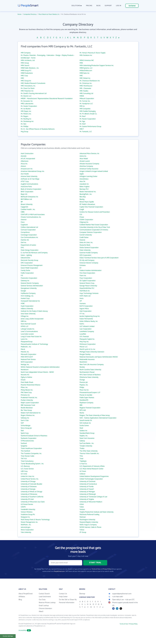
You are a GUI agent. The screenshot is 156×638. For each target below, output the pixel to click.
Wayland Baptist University (89, 522)
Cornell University (86, 234)
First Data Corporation (87, 273)
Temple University (86, 445)
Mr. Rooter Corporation (88, 118)
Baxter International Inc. (88, 191)
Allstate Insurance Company (89, 163)
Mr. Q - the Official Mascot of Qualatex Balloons (38, 129)
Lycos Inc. (24, 339)
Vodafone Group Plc (28, 514)
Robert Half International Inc (31, 412)
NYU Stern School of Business (90, 374)
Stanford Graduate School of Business (34, 435)
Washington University (87, 519)
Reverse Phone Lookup (47, 602)
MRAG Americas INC (87, 60)
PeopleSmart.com (59, 571)
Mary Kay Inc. (84, 341)
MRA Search (25, 65)
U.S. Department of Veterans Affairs (92, 466)
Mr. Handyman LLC (86, 103)
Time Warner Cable (27, 456)
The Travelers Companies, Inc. (31, 453)
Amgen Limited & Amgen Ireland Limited (94, 171)
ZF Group (83, 532)
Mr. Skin (23, 124)
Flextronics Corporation (29, 278)
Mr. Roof (83, 116)
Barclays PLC (84, 189)
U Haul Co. (83, 463)
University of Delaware (29, 486)
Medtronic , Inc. (26, 346)
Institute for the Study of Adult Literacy (34, 311)
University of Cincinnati (87, 481)
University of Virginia (87, 499)
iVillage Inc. (25, 316)
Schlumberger (25, 425)
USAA (82, 504)
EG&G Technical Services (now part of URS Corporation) (99, 257)
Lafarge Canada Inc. (27, 329)
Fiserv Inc (83, 275)
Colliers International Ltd (29, 227)
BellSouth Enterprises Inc (29, 196)
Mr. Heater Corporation (29, 106)
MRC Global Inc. (85, 78)
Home (19, 14)
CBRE (23, 212)
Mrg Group (24, 131)
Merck (23, 349)
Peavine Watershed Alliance (30, 384)
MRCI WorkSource (86, 85)
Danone (82, 240)
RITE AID (83, 410)
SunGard (24, 443)
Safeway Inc (25, 418)
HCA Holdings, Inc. (27, 295)
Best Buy (83, 196)
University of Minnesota (29, 494)
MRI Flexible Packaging (88, 111)
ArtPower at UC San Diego (30, 179)
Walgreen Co (25, 517)
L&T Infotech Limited (87, 326)
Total (81, 458)
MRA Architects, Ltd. (28, 60)
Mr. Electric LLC (26, 96)
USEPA (23, 506)
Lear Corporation (85, 329)
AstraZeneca (84, 179)
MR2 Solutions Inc (86, 55)
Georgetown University (29, 288)
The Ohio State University (89, 451)
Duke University (85, 250)
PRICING (89, 5)
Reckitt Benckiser (27, 407)
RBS (81, 405)
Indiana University (27, 308)
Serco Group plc (26, 428)
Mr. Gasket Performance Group (90, 126)
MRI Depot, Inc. (26, 111)
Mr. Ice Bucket (26, 108)
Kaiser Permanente (86, 318)
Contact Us (63, 593)
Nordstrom (24, 369)
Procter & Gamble (86, 395)
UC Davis (83, 471)
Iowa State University (28, 313)
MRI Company (25, 52)
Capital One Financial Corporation (91, 206)
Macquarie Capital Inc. (87, 339)
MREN (82, 96)
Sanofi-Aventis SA (86, 420)
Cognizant (24, 224)
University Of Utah (27, 499)
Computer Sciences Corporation (91, 232)
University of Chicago (28, 481)
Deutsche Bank (85, 245)
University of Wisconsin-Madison (91, 501)
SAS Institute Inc (85, 423)
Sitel (22, 430)
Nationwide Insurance (87, 359)
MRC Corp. (24, 75)
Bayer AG (24, 194)
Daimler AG (25, 240)
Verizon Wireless (26, 512)
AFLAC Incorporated (28, 158)
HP (81, 301)
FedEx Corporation (27, 273)
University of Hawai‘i (87, 489)
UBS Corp (24, 471)
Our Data (42, 599)
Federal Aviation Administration (90, 270)
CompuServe (25, 232)
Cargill (82, 209)
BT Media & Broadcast (87, 204)
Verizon (82, 509)
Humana (83, 303)
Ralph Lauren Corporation (30, 402)
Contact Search (44, 593)
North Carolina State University (90, 369)
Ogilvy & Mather (26, 377)
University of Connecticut (88, 484)
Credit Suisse (84, 237)
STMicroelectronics (27, 440)
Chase (82, 217)
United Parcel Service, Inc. (30, 479)
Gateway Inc (25, 280)
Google (23, 290)
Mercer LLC (83, 346)
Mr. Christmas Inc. (86, 83)
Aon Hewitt (25, 173)
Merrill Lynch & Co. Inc (87, 349)
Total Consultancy (27, 461)
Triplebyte (83, 461)
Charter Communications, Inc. (31, 217)
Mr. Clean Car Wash (27, 88)
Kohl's (82, 323)
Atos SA (82, 181)
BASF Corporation (27, 191)
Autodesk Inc (84, 184)
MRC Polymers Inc (27, 91)
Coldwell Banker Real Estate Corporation (94, 224)
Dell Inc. (23, 242)
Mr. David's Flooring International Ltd (33, 93)
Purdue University (27, 400)
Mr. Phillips (24, 126)
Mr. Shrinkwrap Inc (27, 121)
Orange (82, 379)
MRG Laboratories (27, 103)
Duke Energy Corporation (29, 250)
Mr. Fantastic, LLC (86, 131)
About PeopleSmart (26, 593)
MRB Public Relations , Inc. (30, 68)
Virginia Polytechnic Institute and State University (96, 512)
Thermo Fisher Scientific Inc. (89, 453)
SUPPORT (108, 5)
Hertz (81, 298)
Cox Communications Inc (29, 237)
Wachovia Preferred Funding (89, 514)
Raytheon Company (86, 402)
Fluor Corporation (86, 278)
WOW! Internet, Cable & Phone (90, 527)
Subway (82, 440)
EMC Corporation (27, 262)
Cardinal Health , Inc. (28, 209)
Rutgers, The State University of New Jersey (95, 415)
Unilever (82, 473)
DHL (22, 247)
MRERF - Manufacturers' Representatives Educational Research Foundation (46, 98)
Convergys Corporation (29, 234)
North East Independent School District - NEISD (37, 372)
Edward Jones (25, 257)
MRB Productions (27, 73)
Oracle (23, 379)
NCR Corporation (27, 362)
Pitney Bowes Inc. (27, 390)
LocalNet (83, 334)
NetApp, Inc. (25, 364)
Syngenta (24, 445)
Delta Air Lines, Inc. (86, 242)
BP (22, 201)
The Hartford (25, 451)
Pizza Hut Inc (84, 390)
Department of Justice (28, 245)
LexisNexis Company (87, 331)
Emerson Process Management (31, 265)
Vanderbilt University (28, 509)
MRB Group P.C (26, 70)
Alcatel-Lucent (85, 161)
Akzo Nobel (84, 158)
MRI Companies (85, 108)
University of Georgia (28, 489)
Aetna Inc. (83, 156)
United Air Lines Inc (27, 476)
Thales (82, 448)
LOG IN (118, 5)
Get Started (132, 6)
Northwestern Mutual (87, 372)
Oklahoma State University (89, 377)
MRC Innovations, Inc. (28, 85)
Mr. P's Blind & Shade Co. (88, 113)
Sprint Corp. (25, 433)
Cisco (23, 222)
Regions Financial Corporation (90, 407)
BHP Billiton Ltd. (26, 199)
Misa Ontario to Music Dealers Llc (48, 14)
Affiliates (22, 596)
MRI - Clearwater (85, 88)
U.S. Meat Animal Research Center (91, 468)
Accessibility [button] (22, 630)
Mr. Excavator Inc (27, 101)
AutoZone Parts (26, 186)
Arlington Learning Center (88, 176)
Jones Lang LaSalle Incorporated (32, 318)
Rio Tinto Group (26, 410)
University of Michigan (87, 491)
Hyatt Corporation (27, 306)
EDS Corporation (85, 255)
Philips (82, 387)
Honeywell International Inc (30, 301)
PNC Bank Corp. (26, 392)
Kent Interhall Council (28, 323)
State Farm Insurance (87, 438)
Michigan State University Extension (92, 351)
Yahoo (82, 529)
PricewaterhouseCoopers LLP (90, 392)
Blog (20, 599)
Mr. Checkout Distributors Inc (90, 80)
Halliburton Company (28, 293)
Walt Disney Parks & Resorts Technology (35, 519)
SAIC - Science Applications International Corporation (98, 418)
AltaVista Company (86, 166)
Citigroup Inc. (84, 222)
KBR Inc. (24, 321)
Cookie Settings (8, 636)
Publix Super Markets (87, 397)
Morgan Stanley (85, 354)
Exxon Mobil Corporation (29, 268)
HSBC (23, 303)
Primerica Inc (25, 395)
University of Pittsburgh (88, 494)
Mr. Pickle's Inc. (26, 113)
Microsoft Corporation (28, 354)
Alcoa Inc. (24, 163)
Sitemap (82, 593)
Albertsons (24, 161)
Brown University (26, 204)
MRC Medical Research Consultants (33, 83)
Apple (82, 173)
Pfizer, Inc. (24, 387)
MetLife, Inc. (25, 351)
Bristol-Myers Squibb (87, 201)
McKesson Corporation (88, 344)
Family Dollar (25, 270)
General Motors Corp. (87, 283)
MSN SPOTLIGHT (27, 356)
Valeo (82, 506)
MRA (81, 63)
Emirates (83, 265)
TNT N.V (24, 458)
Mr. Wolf (83, 124)
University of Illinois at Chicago (31, 491)
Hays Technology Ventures (89, 293)
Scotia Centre (84, 425)
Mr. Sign (82, 121)
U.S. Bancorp (25, 466)
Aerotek (23, 156)
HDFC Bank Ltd (85, 295)
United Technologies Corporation (91, 479)
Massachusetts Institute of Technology (34, 344)
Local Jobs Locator (27, 334)
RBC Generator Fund (28, 405)
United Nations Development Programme (94, 476)
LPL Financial (84, 336)
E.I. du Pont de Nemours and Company (34, 252)
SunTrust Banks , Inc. (87, 443)
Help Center (63, 596)
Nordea (82, 367)
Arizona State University (29, 176)
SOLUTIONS (76, 5)
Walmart (83, 517)
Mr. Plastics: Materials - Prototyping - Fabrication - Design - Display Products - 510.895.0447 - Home (47, 56)
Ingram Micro (84, 308)
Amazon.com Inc (26, 168)
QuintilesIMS (84, 400)
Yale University (26, 532)
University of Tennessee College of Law (93, 496)
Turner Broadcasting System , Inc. (32, 463)
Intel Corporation (85, 311)
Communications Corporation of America (94, 229)
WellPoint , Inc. (26, 524)
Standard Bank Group (87, 433)
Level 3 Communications (29, 331)
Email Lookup (44, 605)
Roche (82, 412)
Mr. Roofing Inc (26, 118)
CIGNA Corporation (86, 219)
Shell (81, 428)
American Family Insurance (89, 168)
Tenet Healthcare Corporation (31, 448)
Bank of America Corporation (31, 189)
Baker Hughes (84, 186)
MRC (81, 75)
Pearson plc (84, 382)
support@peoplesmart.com (121, 593)
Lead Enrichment (45, 596)
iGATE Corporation (86, 306)
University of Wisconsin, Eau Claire (33, 501)
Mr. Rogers (24, 116)
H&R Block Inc (85, 290)
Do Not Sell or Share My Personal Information (68, 601)
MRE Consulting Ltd (86, 93)
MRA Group (25, 63)
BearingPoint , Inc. (86, 194)
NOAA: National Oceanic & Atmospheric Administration (40, 367)
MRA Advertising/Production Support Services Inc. (97, 65)
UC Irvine (24, 473)
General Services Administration (32, 285)
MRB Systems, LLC (86, 68)
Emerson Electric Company (89, 262)
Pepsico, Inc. (84, 384)
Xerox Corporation (27, 529)
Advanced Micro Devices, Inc (89, 153)
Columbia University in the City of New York (95, 227)
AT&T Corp (25, 181)
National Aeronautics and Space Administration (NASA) (99, 356)
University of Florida (86, 486)
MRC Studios (84, 91)
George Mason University (88, 285)
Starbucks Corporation (28, 438)
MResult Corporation (87, 98)
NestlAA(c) (83, 362)
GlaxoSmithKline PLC (87, 288)
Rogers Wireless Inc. (28, 415)
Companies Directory (29, 14)
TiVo (81, 456)
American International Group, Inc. (32, 171)
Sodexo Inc (83, 430)
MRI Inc (82, 106)
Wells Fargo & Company (88, 524)
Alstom (23, 166)
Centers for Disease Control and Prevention (95, 212)
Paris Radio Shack (27, 382)
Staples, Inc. (84, 435)
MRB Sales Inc (84, 73)
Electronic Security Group (29, 260)
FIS (22, 275)
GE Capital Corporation (87, 280)
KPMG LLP (24, 326)
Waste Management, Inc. (29, 522)
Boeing (82, 199)
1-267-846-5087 (117, 596)
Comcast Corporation (28, 229)
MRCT (82, 129)
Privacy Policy (107, 569)
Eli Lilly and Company (87, 260)
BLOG (98, 5)
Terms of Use (96, 569)
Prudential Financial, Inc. (29, 397)
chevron (23, 219)
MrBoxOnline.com (86, 70)
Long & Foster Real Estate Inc (31, 336)
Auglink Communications (29, 184)
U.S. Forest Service (27, 468)
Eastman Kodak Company (89, 252)
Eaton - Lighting (26, 255)
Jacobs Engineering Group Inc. (90, 316)
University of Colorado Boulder (31, 484)
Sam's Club (24, 420)
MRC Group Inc (26, 80)
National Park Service (28, 359)
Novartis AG (25, 374)
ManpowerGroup (26, 341)
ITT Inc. (82, 313)
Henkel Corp (25, 298)
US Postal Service (27, 504)
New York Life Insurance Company (92, 364)
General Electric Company (30, 283)
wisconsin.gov (25, 527)
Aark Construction (27, 153)
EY (80, 268)
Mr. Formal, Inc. (85, 101)
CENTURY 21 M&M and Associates (33, 214)
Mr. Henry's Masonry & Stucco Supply (92, 52)
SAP (22, 423)
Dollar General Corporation (89, 247)
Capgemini (24, 206)
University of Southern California (32, 496)
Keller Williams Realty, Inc (89, 321)
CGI (81, 214)
